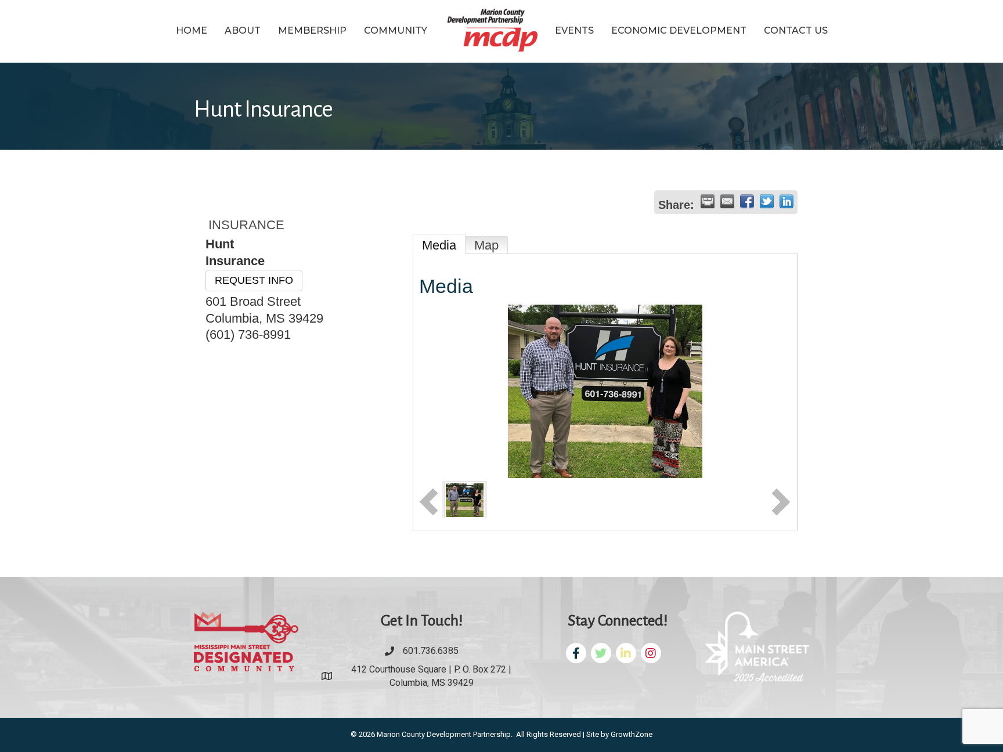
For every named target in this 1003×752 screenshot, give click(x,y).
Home (191, 30)
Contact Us (796, 30)
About (243, 30)
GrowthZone (631, 734)
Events (574, 30)
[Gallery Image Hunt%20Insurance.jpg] (464, 499)
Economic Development (678, 30)
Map (486, 245)
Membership (312, 30)
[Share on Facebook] (747, 201)
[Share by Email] (727, 201)
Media (439, 245)
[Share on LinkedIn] (786, 201)
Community (395, 30)
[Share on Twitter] (767, 201)
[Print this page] (708, 201)
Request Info (254, 280)
